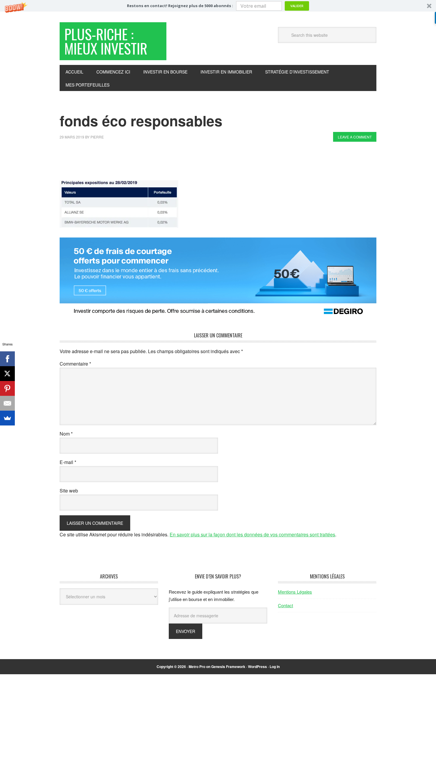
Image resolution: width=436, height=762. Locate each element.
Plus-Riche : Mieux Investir (105, 41)
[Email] (7, 403)
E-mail (68, 462)
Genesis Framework (228, 666)
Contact (285, 605)
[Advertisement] (168, 162)
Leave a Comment (355, 136)
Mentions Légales (295, 592)
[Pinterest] (7, 388)
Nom (66, 433)
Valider (296, 6)
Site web (69, 490)
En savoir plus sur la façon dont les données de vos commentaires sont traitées (252, 534)
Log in (275, 666)
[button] (218, 6)
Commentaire (75, 363)
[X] (7, 373)
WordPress (257, 666)
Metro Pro (197, 666)
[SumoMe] (7, 418)
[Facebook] (7, 358)
